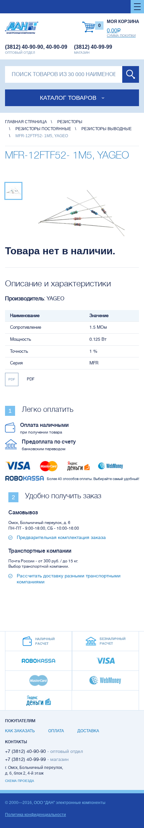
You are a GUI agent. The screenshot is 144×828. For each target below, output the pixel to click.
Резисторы (69, 121)
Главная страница (26, 121)
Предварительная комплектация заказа (61, 537)
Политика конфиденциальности (35, 814)
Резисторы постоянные (43, 128)
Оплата (56, 731)
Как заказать (20, 731)
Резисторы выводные (106, 128)
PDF (11, 379)
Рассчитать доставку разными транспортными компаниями (69, 578)
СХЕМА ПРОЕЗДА (19, 781)
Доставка (88, 731)
